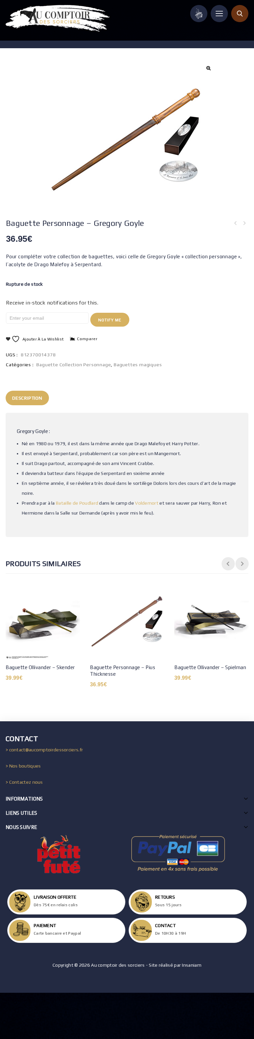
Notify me (109, 320)
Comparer (87, 339)
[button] (208, 68)
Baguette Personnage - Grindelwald (235, 223)
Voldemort (146, 503)
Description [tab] (27, 398)
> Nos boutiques (23, 766)
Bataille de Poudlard (77, 503)
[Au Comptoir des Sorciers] (57, 18)
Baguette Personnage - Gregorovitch (244, 223)
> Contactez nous (24, 782)
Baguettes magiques (138, 364)
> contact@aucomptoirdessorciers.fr (44, 749)
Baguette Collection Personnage (73, 364)
